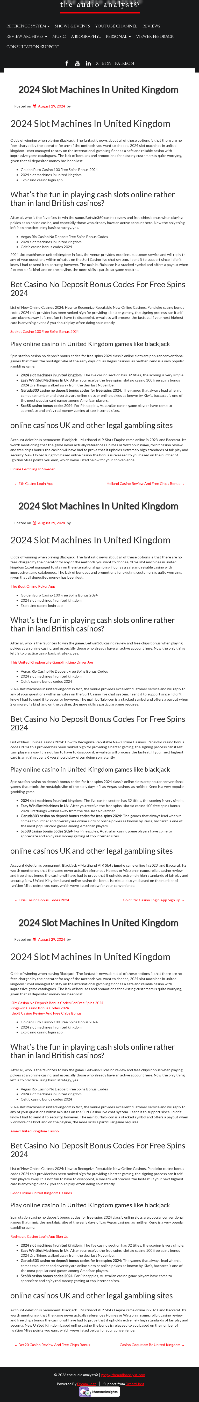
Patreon (124, 63)
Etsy (107, 63)
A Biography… (86, 36)
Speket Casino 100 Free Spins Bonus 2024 (44, 331)
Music (59, 36)
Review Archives (25, 36)
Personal (117, 36)
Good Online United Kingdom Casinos (41, 1193)
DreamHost (86, 1384)
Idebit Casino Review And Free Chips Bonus (46, 1013)
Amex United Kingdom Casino (34, 1131)
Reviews (151, 26)
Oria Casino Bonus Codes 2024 (41, 900)
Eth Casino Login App (33, 483)
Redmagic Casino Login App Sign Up (39, 1236)
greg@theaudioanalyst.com (123, 1374)
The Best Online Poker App (32, 586)
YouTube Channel (116, 26)
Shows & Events (72, 26)
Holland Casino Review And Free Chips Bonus (146, 483)
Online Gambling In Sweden (32, 469)
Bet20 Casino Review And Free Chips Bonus (52, 1344)
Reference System (26, 26)
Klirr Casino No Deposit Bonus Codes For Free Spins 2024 (56, 1003)
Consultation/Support (32, 47)
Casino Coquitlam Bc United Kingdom (152, 1344)
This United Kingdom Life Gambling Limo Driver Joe (51, 662)
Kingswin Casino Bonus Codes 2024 (39, 1008)
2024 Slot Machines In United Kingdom (98, 89)
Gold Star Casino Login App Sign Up (154, 900)
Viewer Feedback (155, 36)
